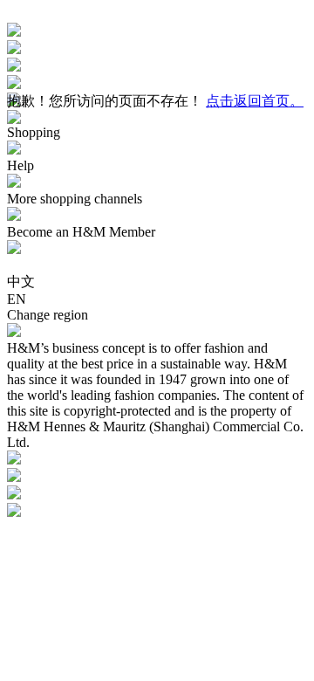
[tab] (157, 141)
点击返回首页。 (255, 100)
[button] (157, 141)
